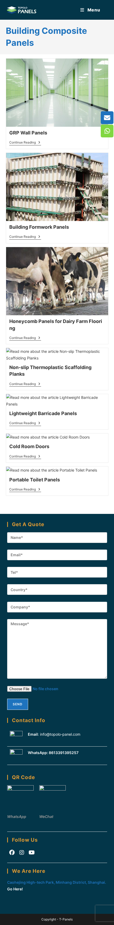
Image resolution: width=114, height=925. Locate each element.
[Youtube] (31, 852)
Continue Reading (25, 143)
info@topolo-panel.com (60, 734)
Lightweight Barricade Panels (43, 413)
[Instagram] (22, 852)
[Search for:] (104, 10)
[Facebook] (12, 852)
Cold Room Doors (29, 446)
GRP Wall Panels (28, 133)
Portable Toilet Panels (34, 479)
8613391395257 (63, 752)
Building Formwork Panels (39, 227)
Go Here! (15, 889)
